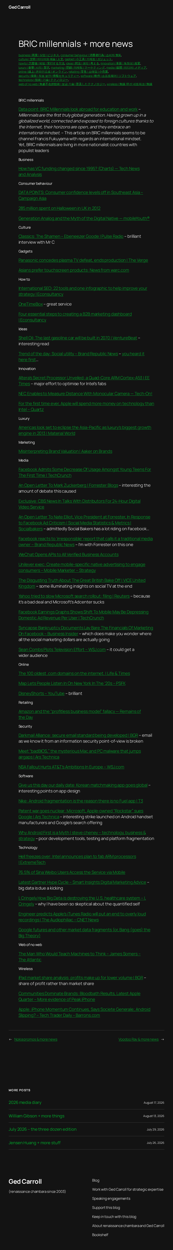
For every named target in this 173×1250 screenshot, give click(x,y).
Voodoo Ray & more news (139, 1039)
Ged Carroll (20, 7)
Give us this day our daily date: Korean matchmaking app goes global (83, 785)
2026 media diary (25, 1102)
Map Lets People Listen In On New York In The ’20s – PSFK (72, 683)
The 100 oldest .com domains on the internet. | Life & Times (74, 673)
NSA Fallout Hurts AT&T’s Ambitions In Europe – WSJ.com (71, 767)
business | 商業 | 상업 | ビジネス (39, 55)
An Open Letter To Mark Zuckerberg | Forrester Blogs (68, 485)
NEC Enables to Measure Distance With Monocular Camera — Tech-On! (86, 393)
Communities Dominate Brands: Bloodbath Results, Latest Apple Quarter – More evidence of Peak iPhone (80, 996)
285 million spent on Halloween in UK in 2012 (60, 208)
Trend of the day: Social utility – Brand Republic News (68, 353)
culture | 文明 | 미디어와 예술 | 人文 (41, 59)
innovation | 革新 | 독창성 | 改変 (120, 63)
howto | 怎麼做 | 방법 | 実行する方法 (42, 63)
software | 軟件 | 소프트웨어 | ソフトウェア (108, 76)
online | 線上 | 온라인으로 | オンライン (43, 71)
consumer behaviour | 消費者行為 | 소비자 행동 (91, 55)
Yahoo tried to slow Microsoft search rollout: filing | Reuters (74, 596)
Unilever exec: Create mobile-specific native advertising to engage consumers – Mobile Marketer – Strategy (82, 567)
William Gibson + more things (36, 1116)
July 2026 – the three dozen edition (43, 1129)
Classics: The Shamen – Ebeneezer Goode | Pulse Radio (71, 236)
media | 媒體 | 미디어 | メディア (126, 67)
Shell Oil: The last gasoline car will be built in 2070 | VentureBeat (78, 338)
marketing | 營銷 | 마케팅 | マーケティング (78, 67)
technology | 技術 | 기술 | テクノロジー (43, 80)
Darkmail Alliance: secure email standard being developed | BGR (78, 735)
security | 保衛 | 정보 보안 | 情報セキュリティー (49, 76)
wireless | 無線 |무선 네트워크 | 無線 (129, 84)
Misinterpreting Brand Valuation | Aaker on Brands (65, 451)
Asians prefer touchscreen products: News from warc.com (74, 270)
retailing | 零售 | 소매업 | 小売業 (88, 71)
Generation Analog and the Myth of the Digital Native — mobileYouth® (84, 218)
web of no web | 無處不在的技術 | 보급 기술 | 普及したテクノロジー (62, 84)
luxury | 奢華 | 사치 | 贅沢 (34, 67)
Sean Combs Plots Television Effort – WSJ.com (62, 649)
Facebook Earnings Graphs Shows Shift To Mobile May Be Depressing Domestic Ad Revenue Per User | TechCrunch (84, 615)
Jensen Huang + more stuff (35, 1142)
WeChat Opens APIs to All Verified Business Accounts (69, 554)
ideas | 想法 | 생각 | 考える (82, 63)
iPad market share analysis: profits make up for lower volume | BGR (81, 977)
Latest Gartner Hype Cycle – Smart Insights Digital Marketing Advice (82, 882)
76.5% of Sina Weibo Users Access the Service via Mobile (72, 872)
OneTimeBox (31, 304)
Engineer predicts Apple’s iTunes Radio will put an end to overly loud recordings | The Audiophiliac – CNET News (82, 917)
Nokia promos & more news (35, 1039)
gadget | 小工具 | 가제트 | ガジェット (88, 59)
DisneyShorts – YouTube (42, 693)
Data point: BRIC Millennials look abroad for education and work (78, 109)
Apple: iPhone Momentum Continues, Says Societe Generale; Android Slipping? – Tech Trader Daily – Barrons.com (85, 1012)
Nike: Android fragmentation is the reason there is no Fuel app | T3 (81, 801)
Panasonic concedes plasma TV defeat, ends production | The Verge (83, 260)
